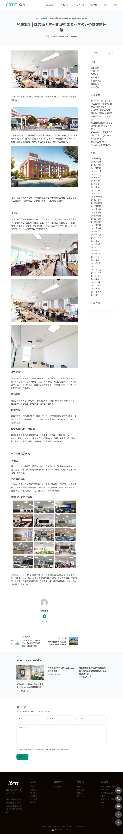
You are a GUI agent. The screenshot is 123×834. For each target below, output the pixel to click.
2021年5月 (96, 190)
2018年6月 (96, 282)
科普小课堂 (96, 80)
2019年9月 (96, 241)
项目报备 (81, 789)
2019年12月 (96, 231)
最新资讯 (95, 77)
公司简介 (33, 786)
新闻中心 (33, 796)
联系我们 (33, 802)
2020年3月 (96, 225)
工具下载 (95, 71)
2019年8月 (96, 244)
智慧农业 (95, 74)
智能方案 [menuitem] (49, 5)
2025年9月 (96, 158)
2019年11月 (96, 235)
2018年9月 (96, 276)
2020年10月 (96, 203)
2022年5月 (96, 168)
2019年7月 (96, 247)
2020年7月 (96, 212)
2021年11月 (96, 174)
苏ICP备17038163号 (63, 829)
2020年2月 (96, 228)
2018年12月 (96, 266)
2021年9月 (96, 181)
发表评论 (22, 757)
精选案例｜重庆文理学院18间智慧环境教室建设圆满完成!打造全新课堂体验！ (92, 671)
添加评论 (23, 727)
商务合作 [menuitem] (80, 5)
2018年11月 (96, 269)
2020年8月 (96, 209)
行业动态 (95, 87)
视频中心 (33, 793)
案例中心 (33, 789)
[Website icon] (44, 616)
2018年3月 (96, 288)
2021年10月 (96, 177)
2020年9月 (96, 206)
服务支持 (81, 793)
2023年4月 (96, 165)
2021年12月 (96, 171)
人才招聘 (33, 799)
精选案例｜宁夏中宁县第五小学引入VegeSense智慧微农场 (101, 135)
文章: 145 (44, 621)
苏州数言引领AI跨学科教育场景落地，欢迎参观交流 (101, 116)
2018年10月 (96, 273)
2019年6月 (96, 250)
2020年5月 (96, 219)
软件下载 (81, 796)
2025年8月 (96, 162)
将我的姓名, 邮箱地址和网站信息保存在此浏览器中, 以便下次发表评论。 (44, 749)
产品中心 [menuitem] (65, 5)
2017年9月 (96, 295)
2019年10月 (96, 238)
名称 (21, 718)
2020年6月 (96, 216)
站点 (82, 718)
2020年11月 (96, 200)
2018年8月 (96, 279)
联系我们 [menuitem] (94, 5)
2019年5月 (96, 254)
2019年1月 (95, 263)
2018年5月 (96, 285)
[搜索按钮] (110, 53)
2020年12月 (96, 196)
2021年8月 (96, 184)
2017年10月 (96, 292)
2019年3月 (96, 260)
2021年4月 (96, 193)
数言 (22, 4)
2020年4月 (96, 222)
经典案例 (74, 36)
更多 (106, 5)
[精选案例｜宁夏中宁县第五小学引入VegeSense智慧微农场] (30, 672)
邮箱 (52, 718)
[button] (118, 822)
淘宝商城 (57, 786)
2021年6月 (96, 187)
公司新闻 (95, 68)
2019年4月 (96, 257)
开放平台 (81, 786)
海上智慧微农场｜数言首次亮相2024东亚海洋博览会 (101, 126)
